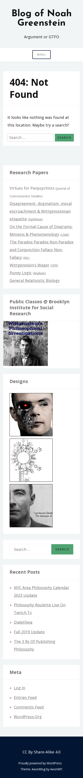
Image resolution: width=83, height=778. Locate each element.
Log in (19, 687)
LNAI (64, 235)
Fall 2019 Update (29, 631)
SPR (54, 265)
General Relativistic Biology (35, 280)
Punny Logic (21, 272)
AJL (26, 258)
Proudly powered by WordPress (40, 763)
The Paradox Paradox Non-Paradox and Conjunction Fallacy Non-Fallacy (41, 249)
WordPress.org (28, 716)
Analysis (39, 273)
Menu (41, 54)
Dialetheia (23, 622)
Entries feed (25, 697)
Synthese (35, 219)
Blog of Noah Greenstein (41, 18)
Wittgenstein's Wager (29, 265)
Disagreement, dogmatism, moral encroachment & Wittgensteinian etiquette (41, 211)
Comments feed (29, 707)
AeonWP (56, 769)
